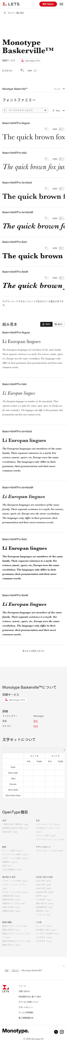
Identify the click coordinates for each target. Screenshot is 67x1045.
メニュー (57, 89)
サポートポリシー (26, 1007)
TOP (7, 970)
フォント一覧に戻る (15, 13)
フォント (15, 970)
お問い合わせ (24, 991)
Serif (36, 726)
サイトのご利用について (29, 1002)
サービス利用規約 (26, 1012)
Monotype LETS (17, 700)
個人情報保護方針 (26, 1018)
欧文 (36, 721)
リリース (22, 986)
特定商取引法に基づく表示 (30, 997)
